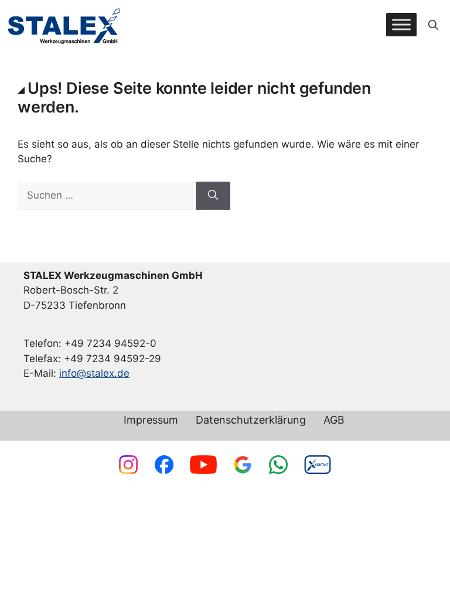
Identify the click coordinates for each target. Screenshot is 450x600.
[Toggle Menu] (401, 24)
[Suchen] (213, 196)
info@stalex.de (94, 373)
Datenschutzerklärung (251, 420)
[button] (433, 24)
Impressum (151, 420)
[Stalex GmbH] (64, 25)
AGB (334, 420)
